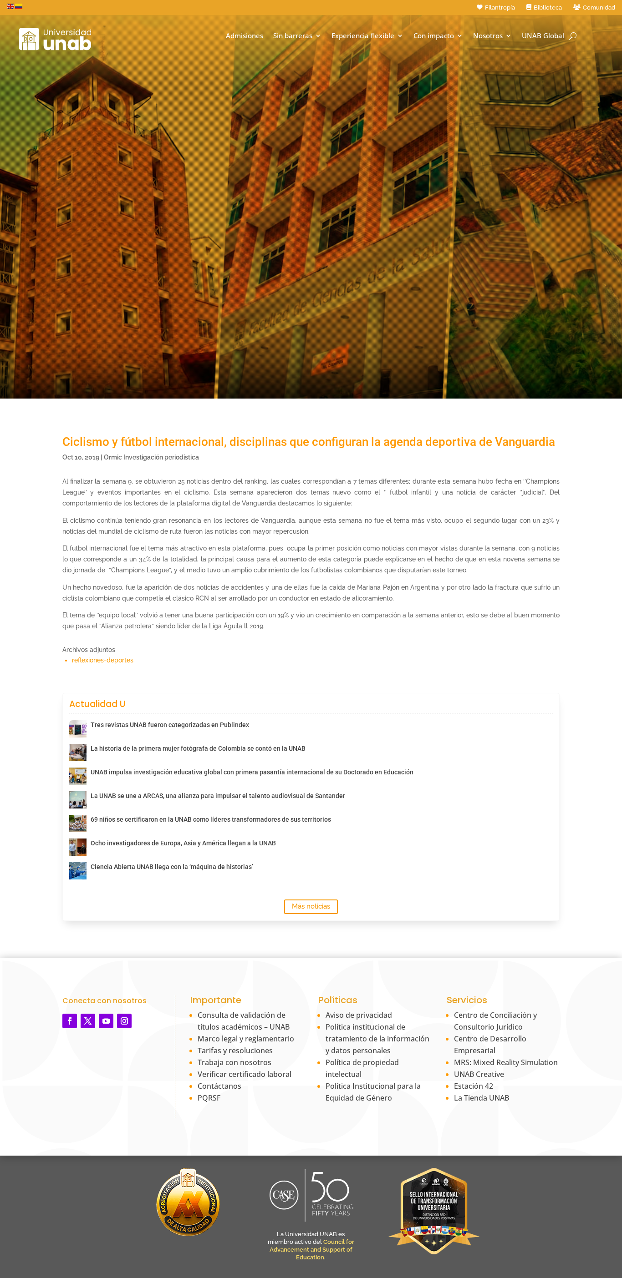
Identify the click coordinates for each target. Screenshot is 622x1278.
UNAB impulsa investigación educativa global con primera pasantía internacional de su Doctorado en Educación (252, 772)
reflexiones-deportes (102, 660)
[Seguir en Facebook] (69, 1021)
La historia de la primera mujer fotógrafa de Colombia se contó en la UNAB (198, 748)
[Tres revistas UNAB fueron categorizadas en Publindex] (78, 729)
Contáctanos (219, 1086)
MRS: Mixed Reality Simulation (506, 1062)
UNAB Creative (479, 1074)
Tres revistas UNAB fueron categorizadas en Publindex (170, 724)
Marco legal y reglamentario (246, 1039)
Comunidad (599, 7)
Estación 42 (473, 1086)
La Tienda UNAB (481, 1098)
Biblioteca (548, 7)
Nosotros (488, 35)
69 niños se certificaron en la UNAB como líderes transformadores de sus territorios (211, 819)
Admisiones (244, 35)
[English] (11, 6)
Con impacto (433, 35)
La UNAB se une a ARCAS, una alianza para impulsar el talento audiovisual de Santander (218, 795)
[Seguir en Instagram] (124, 1021)
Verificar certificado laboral (244, 1074)
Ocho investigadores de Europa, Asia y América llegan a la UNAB (183, 843)
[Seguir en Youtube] (106, 1021)
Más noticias (311, 906)
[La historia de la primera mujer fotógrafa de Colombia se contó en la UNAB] (78, 752)
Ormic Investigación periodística (151, 457)
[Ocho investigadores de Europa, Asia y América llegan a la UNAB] (78, 847)
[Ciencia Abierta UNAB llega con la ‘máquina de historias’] (78, 870)
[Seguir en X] (88, 1021)
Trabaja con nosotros (234, 1062)
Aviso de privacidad (359, 1015)
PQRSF (209, 1098)
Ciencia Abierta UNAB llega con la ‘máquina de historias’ (172, 866)
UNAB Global (543, 35)
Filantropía (500, 7)
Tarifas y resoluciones (235, 1051)
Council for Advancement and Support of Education (312, 1249)
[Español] (19, 6)
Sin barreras (292, 35)
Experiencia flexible (362, 35)
